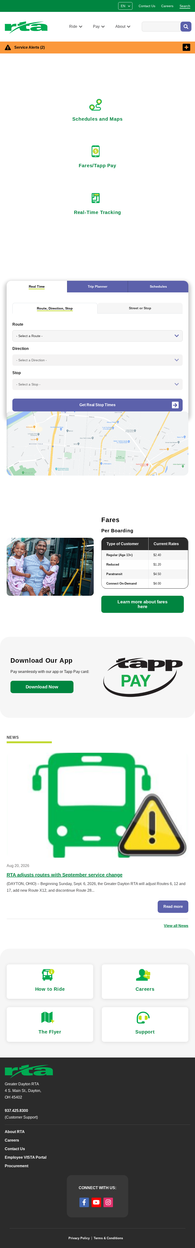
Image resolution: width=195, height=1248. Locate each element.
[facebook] (84, 1202)
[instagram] (108, 1202)
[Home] (28, 27)
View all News (176, 926)
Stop (16, 373)
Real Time (37, 286)
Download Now (42, 686)
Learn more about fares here (142, 604)
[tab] (36, 286)
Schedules (158, 286)
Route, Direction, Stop (55, 308)
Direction (20, 349)
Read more (173, 907)
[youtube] (96, 1202)
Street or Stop (140, 308)
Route (17, 324)
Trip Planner (97, 286)
